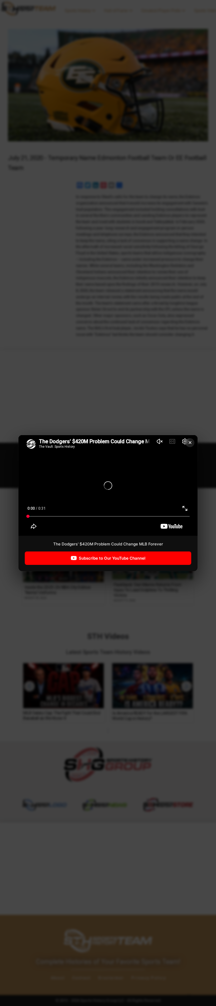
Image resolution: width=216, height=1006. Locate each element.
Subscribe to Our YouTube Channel (112, 557)
